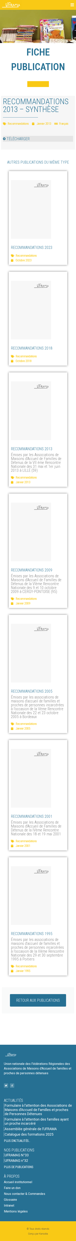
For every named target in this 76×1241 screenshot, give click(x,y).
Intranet (9, 1205)
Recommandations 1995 (31, 933)
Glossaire (10, 1200)
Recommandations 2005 (31, 691)
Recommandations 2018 (31, 348)
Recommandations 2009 (31, 570)
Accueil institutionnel (18, 1182)
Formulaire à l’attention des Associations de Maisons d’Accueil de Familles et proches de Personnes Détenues (38, 1109)
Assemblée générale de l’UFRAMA (31, 1129)
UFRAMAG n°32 (16, 1161)
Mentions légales (16, 1211)
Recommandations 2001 (31, 816)
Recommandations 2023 (31, 247)
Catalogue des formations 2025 (29, 1134)
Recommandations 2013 (31, 449)
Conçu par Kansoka (38, 1233)
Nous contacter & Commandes (24, 1194)
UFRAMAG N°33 (17, 1155)
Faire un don (12, 1188)
